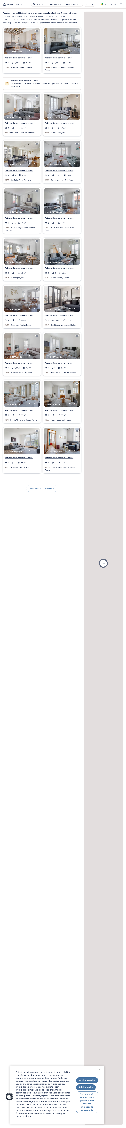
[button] (103, 563)
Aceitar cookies (87, 1080)
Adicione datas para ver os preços (19, 58)
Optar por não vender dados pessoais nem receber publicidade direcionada (87, 1102)
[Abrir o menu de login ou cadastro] (121, 4)
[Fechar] (99, 1069)
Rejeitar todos (86, 1087)
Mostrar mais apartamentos (42, 488)
